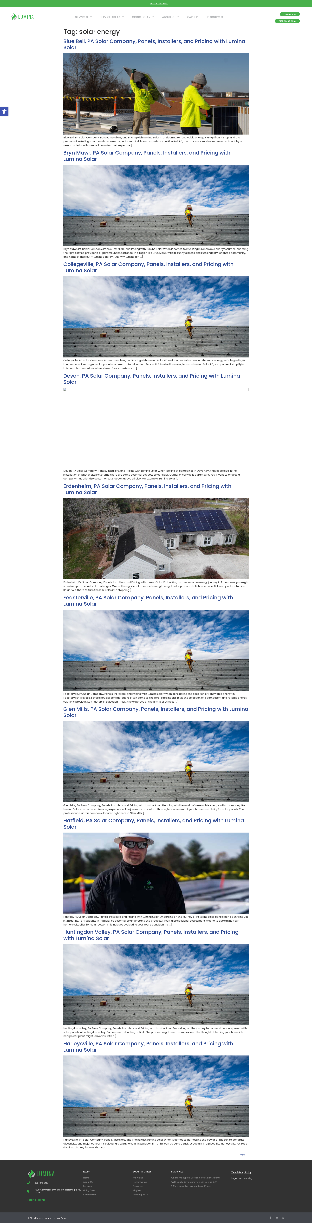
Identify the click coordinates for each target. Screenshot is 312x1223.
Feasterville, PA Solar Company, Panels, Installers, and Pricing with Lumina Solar (148, 600)
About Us (168, 17)
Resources (215, 17)
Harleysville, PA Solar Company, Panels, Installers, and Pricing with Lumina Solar (148, 1046)
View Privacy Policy (241, 1172)
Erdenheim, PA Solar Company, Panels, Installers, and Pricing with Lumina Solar (147, 489)
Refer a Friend (159, 3)
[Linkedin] (283, 1218)
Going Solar (141, 17)
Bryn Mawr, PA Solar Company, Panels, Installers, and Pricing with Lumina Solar (146, 155)
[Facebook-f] (270, 1218)
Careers (193, 17)
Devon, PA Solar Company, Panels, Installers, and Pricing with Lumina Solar (151, 379)
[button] (4, 111)
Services (81, 17)
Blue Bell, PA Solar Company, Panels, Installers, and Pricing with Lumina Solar (154, 44)
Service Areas (110, 17)
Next (244, 1155)
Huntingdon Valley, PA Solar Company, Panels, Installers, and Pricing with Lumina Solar (151, 935)
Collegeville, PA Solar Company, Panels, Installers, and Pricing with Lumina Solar (148, 267)
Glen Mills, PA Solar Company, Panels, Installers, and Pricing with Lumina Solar (155, 712)
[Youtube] (277, 1218)
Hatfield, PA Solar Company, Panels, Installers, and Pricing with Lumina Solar (153, 823)
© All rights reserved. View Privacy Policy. (47, 1217)
